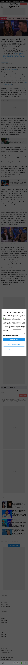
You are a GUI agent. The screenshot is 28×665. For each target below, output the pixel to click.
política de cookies (17, 329)
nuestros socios (21, 315)
